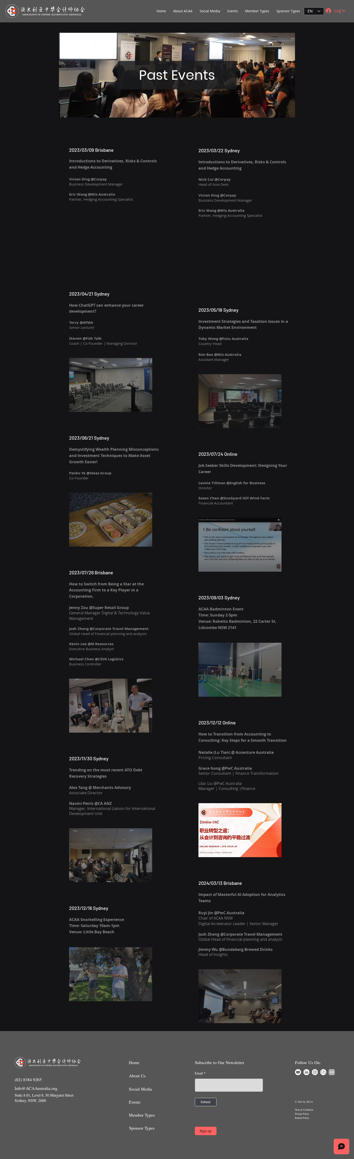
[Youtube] (298, 1072)
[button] (183, 11)
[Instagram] (315, 1072)
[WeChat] (323, 1072)
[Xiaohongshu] (332, 1072)
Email (199, 1073)
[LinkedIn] (306, 1072)
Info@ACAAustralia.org (36, 1088)
